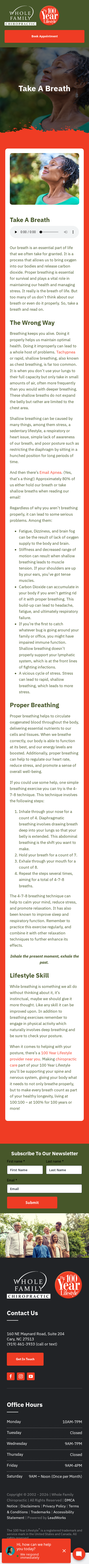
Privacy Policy (54, 1506)
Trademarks (40, 1512)
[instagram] (21, 1376)
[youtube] (31, 1376)
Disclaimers (30, 1506)
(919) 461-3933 (21, 1344)
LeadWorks (57, 1517)
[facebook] (11, 1376)
